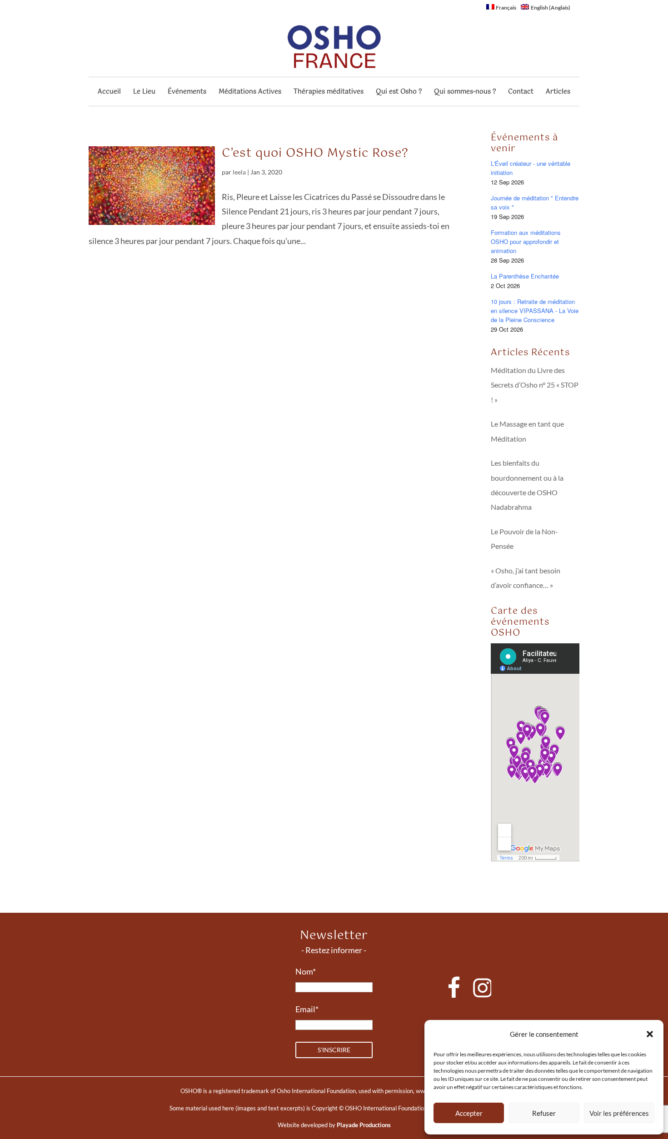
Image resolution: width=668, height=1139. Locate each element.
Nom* (305, 971)
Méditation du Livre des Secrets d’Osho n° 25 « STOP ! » (534, 385)
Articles (558, 93)
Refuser (544, 1113)
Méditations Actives (250, 93)
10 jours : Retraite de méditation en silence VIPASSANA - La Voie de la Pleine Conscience (534, 310)
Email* (307, 1009)
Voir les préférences (619, 1113)
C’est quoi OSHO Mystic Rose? (315, 153)
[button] (649, 1034)
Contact (520, 93)
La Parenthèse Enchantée (525, 276)
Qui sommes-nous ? (465, 93)
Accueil (109, 93)
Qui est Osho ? (399, 93)
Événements (187, 93)
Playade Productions (364, 1125)
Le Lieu (144, 93)
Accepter (469, 1113)
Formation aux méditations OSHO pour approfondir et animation (526, 241)
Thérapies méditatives (329, 93)
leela (239, 172)
